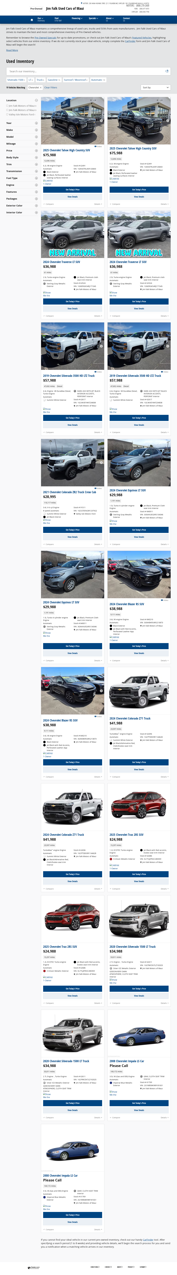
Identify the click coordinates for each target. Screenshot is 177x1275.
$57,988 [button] (49, 380)
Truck (40, 79)
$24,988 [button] (116, 839)
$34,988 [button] (116, 951)
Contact (126, 19)
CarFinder (130, 41)
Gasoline (54, 79)
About (109, 19)
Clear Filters (50, 87)
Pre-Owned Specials (45, 37)
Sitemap (142, 1267)
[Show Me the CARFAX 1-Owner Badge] (48, 294)
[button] (12, 50)
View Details (73, 196)
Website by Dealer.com (34, 1268)
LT (31, 79)
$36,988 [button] (49, 266)
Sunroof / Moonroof (75, 79)
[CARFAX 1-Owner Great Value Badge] (48, 182)
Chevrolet (34, 87)
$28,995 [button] (49, 496)
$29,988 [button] (116, 494)
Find (58, 19)
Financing (76, 18)
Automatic (98, 79)
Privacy (130, 1267)
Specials (92, 18)
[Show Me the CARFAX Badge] (114, 981)
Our (41, 19)
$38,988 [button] (116, 608)
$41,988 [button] (116, 723)
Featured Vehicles (141, 37)
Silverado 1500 (16, 79)
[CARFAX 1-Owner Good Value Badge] (114, 639)
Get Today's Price (72, 189)
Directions (94, 1267)
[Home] (36, 7)
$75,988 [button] (49, 154)
